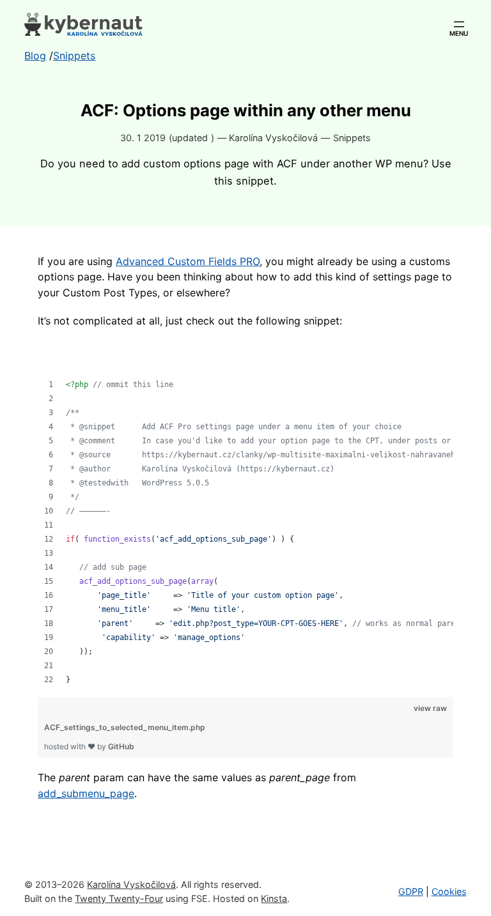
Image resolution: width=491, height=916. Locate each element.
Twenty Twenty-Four (119, 898)
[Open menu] (459, 24)
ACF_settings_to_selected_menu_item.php (124, 727)
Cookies (449, 891)
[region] (245, 514)
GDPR (410, 891)
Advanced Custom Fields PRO (188, 261)
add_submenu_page (86, 793)
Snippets (352, 137)
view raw (430, 708)
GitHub (121, 746)
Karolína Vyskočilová (131, 884)
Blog (35, 55)
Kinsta (274, 898)
